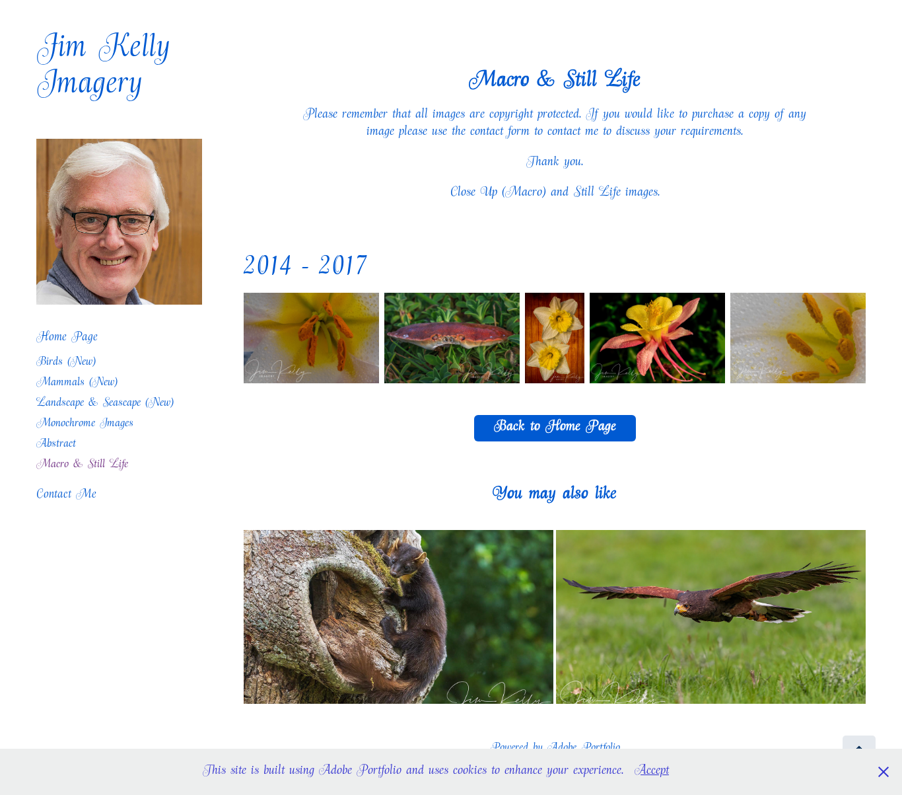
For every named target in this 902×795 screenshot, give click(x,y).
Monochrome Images (84, 425)
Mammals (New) (77, 384)
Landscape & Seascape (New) (105, 404)
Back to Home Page (555, 428)
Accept (652, 772)
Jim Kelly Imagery (109, 69)
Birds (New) (66, 363)
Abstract (56, 445)
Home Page (67, 338)
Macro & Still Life (82, 465)
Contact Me (66, 496)
